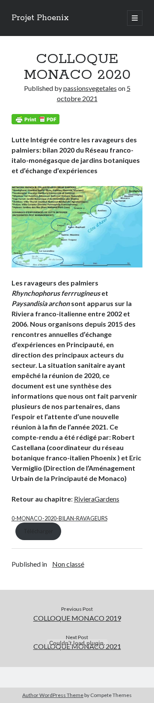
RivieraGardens (96, 499)
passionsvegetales (90, 88)
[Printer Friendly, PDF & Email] (35, 119)
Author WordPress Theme (52, 695)
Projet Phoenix (40, 18)
